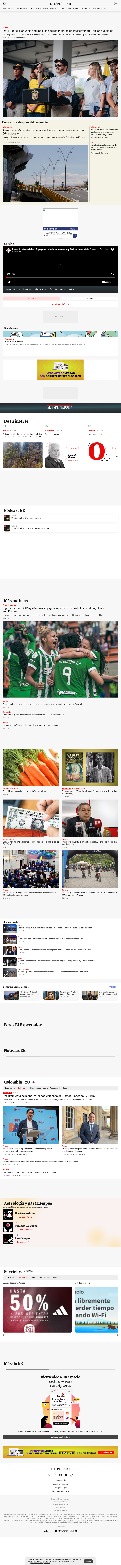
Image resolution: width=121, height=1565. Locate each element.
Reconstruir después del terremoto (25, 122)
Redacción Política (20, 38)
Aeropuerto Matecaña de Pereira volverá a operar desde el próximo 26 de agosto (44, 131)
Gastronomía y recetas (10, 789)
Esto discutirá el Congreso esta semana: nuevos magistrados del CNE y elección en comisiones (29, 893)
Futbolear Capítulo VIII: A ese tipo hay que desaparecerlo (31, 528)
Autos (20, 958)
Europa (5, 723)
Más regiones (7, 127)
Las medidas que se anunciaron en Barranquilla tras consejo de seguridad (33, 714)
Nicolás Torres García (21, 1165)
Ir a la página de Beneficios (60, 1437)
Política (5, 28)
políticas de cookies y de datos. (40, 1563)
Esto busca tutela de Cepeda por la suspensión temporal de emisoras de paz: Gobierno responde (27, 1149)
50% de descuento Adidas (14, 1283)
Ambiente (6, 702)
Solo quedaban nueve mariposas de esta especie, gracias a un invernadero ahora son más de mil (42, 704)
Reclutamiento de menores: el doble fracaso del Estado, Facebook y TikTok (49, 1096)
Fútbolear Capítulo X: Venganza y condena (26, 518)
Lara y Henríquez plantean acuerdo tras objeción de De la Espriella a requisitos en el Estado (55, 950)
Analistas (6, 1170)
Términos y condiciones (61, 1502)
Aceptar (88, 1561)
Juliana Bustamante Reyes (23, 1176)
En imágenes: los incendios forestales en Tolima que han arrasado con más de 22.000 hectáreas (22, 435)
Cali (92, 142)
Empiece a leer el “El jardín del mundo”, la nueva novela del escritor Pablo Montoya (89, 792)
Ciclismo (65, 890)
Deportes (14, 516)
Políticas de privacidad (60, 1505)
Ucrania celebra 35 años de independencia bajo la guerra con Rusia (30, 725)
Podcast (14, 526)
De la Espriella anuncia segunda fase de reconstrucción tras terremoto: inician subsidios (58, 31)
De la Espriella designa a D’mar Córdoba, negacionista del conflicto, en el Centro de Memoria (89, 1149)
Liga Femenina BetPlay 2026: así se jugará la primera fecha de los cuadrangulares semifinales (53, 609)
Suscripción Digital (60, 1488)
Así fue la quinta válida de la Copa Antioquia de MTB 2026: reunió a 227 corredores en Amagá (89, 893)
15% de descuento (82, 1283)
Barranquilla (7, 712)
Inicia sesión (71, 344)
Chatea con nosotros (61, 1491)
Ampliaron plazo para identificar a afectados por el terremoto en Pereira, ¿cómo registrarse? (104, 132)
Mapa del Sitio (61, 1480)
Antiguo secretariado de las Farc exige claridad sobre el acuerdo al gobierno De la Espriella (40, 1161)
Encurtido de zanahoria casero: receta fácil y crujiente (24, 791)
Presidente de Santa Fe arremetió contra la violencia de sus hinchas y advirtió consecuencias (89, 843)
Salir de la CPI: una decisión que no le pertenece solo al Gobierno (29, 1172)
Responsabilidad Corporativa (60, 1499)
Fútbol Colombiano (9, 605)
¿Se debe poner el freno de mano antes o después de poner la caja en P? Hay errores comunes (56, 961)
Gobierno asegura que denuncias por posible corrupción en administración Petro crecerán (55, 928)
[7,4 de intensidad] (65, 455)
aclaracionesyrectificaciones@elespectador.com (79, 1518)
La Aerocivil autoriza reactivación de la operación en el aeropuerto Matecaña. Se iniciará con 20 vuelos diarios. (44, 138)
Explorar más (24, 1217)
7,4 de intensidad (52, 434)
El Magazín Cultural (78, 789)
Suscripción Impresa (60, 1484)
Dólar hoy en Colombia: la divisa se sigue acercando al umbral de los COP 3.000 (31, 843)
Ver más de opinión (59, 304)
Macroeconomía (8, 839)
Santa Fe (65, 839)
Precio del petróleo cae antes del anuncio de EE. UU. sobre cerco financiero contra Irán (53, 972)
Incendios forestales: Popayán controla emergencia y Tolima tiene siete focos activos (40, 289)
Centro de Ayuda (60, 1507)
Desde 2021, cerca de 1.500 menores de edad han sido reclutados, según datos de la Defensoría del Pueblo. (47, 1099)
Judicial (15, 1093)
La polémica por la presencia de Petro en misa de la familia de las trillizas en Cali (104, 147)
